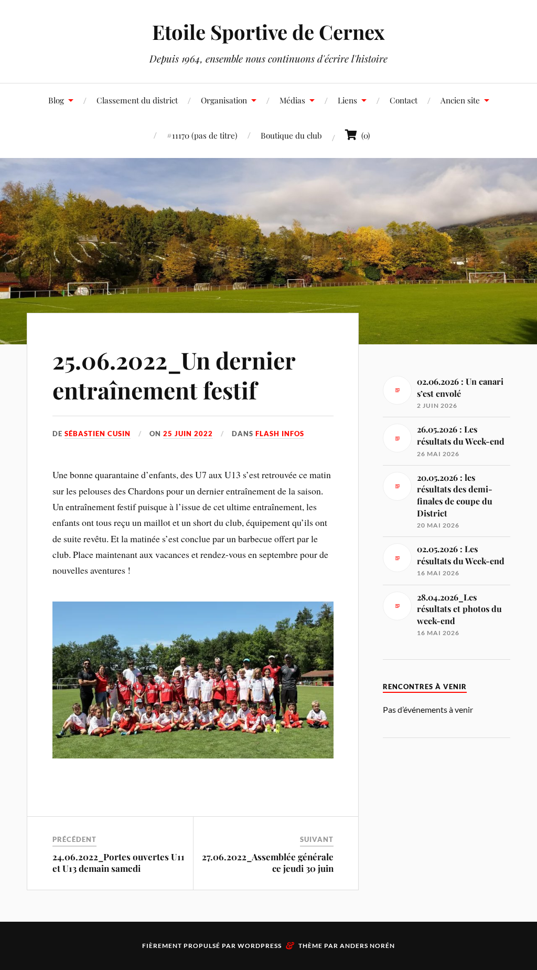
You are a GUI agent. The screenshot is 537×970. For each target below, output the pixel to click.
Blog (56, 100)
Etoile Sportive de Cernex (268, 31)
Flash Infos (279, 433)
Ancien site (460, 100)
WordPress (260, 946)
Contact (403, 100)
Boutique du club (291, 135)
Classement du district (137, 100)
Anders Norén (367, 946)
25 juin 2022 (188, 433)
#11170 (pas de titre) (202, 135)
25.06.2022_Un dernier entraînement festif (173, 374)
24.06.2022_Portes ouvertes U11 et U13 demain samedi (118, 862)
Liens (347, 100)
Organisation (224, 100)
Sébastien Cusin (98, 433)
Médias (292, 100)
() (363, 135)
